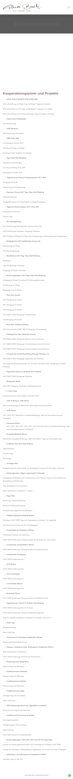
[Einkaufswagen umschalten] (62, 7)
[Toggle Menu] (68, 7)
